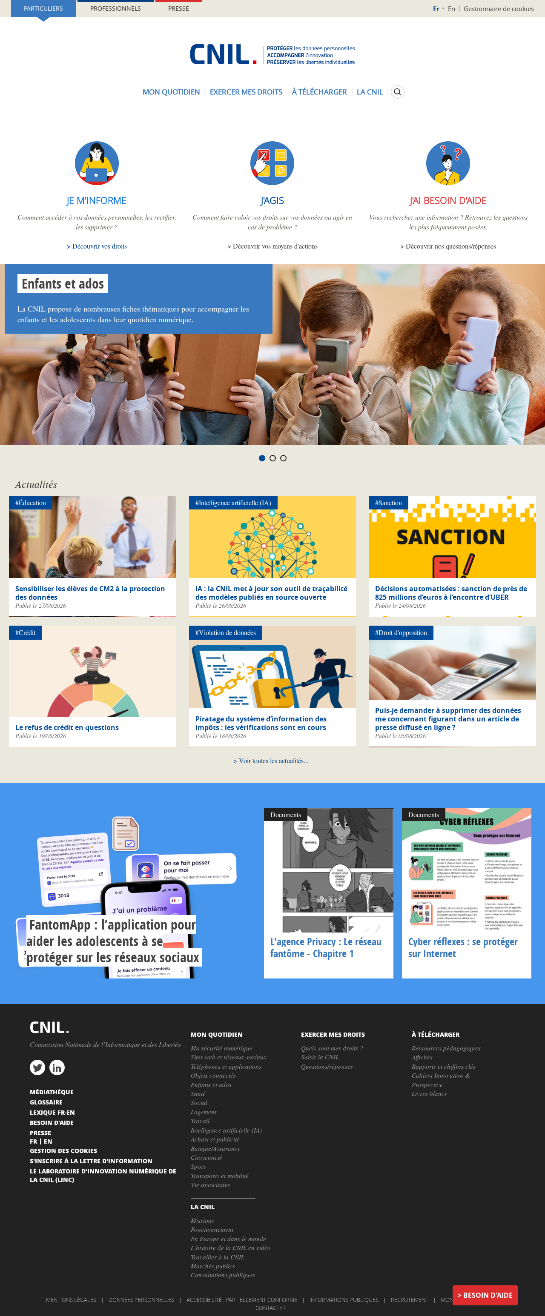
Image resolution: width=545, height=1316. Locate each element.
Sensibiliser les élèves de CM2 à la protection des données (90, 593)
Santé (198, 1093)
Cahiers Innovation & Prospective (441, 1079)
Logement (203, 1111)
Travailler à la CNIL (217, 1257)
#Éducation (30, 502)
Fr (436, 8)
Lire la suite (134, 893)
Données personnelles (141, 1300)
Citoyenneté (206, 1157)
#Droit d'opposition (401, 632)
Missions (202, 1220)
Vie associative (210, 1184)
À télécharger (319, 92)
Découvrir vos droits (99, 245)
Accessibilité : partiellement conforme (241, 1300)
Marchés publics (213, 1266)
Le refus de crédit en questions (67, 727)
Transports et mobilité (220, 1175)
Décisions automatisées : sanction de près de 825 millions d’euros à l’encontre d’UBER (451, 593)
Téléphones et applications (226, 1066)
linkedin (57, 1067)
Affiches (422, 1057)
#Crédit (25, 632)
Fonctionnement (212, 1229)
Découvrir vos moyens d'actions (275, 245)
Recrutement (409, 1300)
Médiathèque (52, 1091)
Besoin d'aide (488, 1295)
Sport (198, 1166)
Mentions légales (71, 1300)
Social (199, 1102)
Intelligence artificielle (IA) (226, 1130)
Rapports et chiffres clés (444, 1066)
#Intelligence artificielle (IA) (233, 502)
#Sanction (388, 502)
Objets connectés (213, 1075)
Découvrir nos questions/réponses (451, 245)
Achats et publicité (215, 1139)
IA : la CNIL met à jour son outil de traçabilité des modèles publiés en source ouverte (271, 593)
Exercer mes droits (246, 92)
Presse (178, 8)
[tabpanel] (272, 354)
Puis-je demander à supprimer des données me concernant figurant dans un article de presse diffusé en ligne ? (448, 719)
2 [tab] (273, 458)
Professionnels (115, 8)
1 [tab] (262, 458)
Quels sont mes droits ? (332, 1048)
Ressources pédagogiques (446, 1048)
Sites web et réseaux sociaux (229, 1057)
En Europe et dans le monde (228, 1238)
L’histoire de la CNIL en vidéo (231, 1247)
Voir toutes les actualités (271, 760)
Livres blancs (429, 1093)
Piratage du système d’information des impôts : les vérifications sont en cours (261, 723)
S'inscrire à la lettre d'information (91, 1160)
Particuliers (43, 8)
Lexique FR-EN (52, 1112)
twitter (37, 1067)
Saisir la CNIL (320, 1057)
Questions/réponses (327, 1066)
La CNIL (370, 92)
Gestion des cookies (63, 1150)
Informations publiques (344, 1300)
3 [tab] (283, 458)
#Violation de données (225, 632)
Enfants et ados (63, 283)
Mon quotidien (171, 92)
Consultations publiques (223, 1274)
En (451, 8)
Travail (200, 1120)
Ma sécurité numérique (221, 1048)
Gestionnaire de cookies (499, 8)
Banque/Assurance (216, 1148)
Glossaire (46, 1102)
